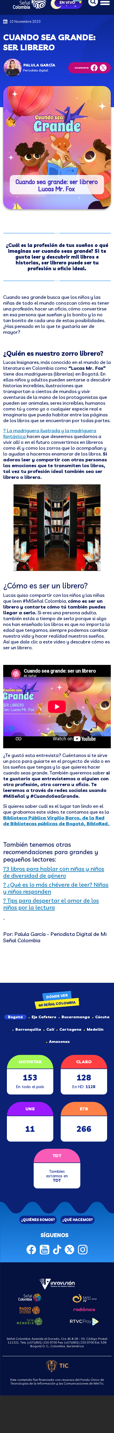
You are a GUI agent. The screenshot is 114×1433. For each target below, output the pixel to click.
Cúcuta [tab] (102, 1017)
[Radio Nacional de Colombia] (30, 1309)
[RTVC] (57, 1283)
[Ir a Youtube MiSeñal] (44, 1248)
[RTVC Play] (84, 1321)
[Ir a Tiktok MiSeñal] (57, 1248)
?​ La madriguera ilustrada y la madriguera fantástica (49, 433)
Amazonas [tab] (59, 1041)
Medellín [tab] (95, 1029)
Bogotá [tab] (15, 1017)
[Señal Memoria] (29, 1320)
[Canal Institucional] (84, 1297)
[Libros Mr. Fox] (26, 436)
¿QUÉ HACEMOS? (77, 1220)
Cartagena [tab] (70, 1029)
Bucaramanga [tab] (76, 1017)
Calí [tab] (50, 1029)
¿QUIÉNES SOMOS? (38, 1220)
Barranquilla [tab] (28, 1029)
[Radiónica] (84, 1309)
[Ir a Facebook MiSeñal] (31, 1248)
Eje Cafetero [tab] (44, 1017)
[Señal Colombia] (29, 1296)
